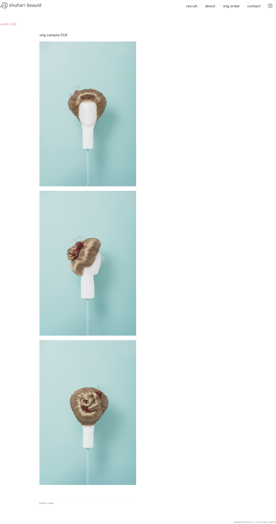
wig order (231, 6)
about (210, 6)
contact (253, 6)
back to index (46, 503)
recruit (191, 6)
